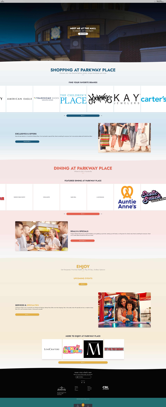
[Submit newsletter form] (89, 377)
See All (82, 115)
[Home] (62, 1)
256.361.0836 (59, 394)
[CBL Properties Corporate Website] (103, 388)
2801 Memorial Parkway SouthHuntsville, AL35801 (61, 393)
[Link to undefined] (19, 99)
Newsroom (76, 387)
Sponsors (89, 386)
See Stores (83, 34)
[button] (160, 1)
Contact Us (76, 390)
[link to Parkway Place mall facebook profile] (82, 382)
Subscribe (76, 386)
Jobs (75, 389)
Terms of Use (89, 389)
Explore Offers (27, 141)
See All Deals (82, 240)
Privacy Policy (90, 387)
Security (89, 390)
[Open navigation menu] (83, 405)
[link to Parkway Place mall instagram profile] (84, 382)
